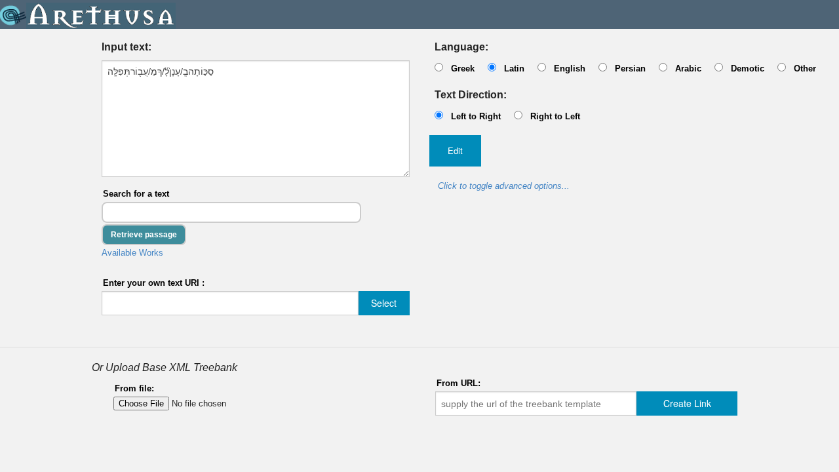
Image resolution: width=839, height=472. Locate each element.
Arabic (688, 68)
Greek (463, 68)
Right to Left (555, 116)
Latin (514, 68)
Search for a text (136, 194)
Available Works (132, 253)
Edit (455, 150)
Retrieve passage (144, 234)
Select (384, 302)
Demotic (747, 68)
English (569, 68)
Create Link (687, 403)
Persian (630, 68)
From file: (134, 388)
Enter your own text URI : (154, 283)
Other (805, 68)
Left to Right (476, 116)
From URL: (458, 383)
